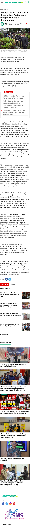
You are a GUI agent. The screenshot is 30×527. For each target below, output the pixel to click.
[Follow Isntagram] (10, 503)
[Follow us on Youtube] (14, 503)
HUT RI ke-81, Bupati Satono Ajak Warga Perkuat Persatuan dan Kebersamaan (14, 112)
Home (1, 9)
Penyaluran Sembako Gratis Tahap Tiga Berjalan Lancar (9, 325)
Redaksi (4, 524)
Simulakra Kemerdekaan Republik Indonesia (12, 459)
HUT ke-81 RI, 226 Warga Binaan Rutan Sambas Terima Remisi (13, 365)
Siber (10, 524)
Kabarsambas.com (6, 57)
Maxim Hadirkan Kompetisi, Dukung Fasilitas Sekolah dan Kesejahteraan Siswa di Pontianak (13, 435)
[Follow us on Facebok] (3, 503)
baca (23, 23)
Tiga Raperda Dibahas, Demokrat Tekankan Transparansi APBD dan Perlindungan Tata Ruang (12, 483)
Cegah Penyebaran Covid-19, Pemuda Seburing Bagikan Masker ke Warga (9, 305)
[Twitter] (9, 279)
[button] (28, 1)
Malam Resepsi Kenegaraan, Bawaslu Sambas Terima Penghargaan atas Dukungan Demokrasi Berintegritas (13, 388)
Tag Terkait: (5, 284)
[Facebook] (6, 279)
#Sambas (13, 284)
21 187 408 (11, 167)
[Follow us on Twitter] (6, 503)
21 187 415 (19, 169)
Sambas (6, 9)
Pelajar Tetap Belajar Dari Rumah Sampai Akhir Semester (10, 314)
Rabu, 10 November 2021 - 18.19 (12, 24)
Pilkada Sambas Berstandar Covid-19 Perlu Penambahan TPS (9, 294)
